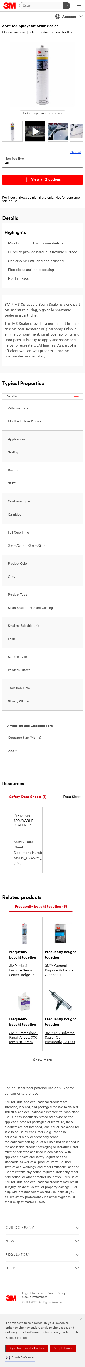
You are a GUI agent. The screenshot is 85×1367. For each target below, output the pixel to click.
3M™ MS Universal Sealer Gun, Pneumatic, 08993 (60, 1037)
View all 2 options (46, 180)
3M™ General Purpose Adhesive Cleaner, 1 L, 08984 (59, 970)
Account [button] (69, 17)
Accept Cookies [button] (62, 1348)
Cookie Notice (16, 1338)
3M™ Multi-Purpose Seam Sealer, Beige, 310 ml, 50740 (23, 970)
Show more (42, 1060)
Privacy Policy (56, 1293)
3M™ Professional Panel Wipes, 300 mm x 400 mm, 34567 (23, 1038)
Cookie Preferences (34, 1297)
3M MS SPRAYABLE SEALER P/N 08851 (24, 821)
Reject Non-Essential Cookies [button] (26, 1348)
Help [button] (10, 1268)
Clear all (75, 152)
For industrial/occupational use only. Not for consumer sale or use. (41, 199)
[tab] (27, 797)
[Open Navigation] (79, 6)
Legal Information (33, 1293)
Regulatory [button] (18, 1254)
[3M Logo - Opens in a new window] (9, 5)
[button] (20, 1358)
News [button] (11, 1241)
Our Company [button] (20, 1227)
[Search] (66, 5)
